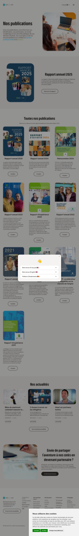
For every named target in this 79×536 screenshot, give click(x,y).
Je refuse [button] (44, 530)
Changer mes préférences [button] (56, 530)
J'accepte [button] (36, 530)
